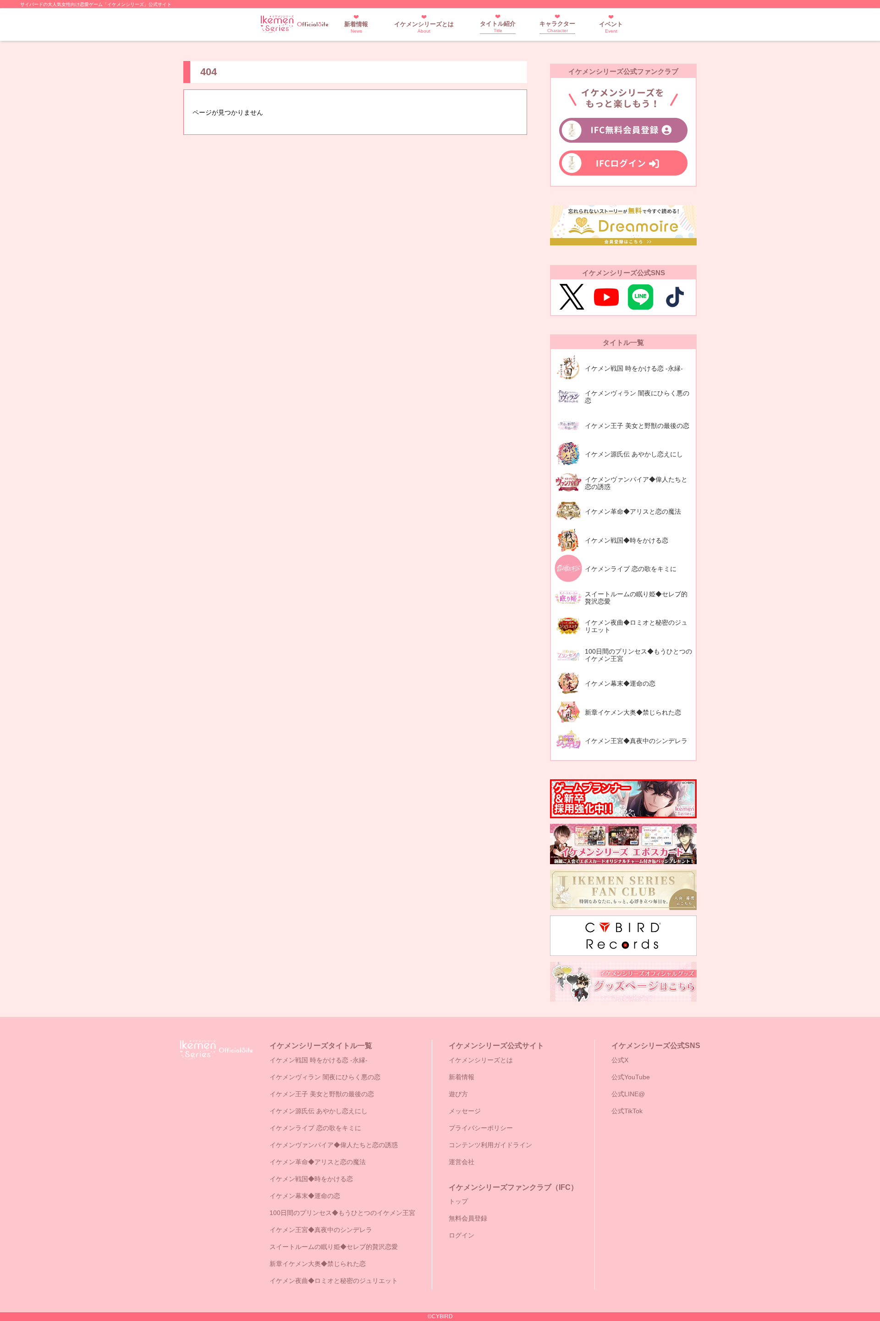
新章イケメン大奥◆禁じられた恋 (318, 1263)
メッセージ (465, 1111)
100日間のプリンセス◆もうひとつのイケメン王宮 (342, 1212)
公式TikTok (627, 1111)
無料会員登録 (468, 1218)
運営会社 (461, 1162)
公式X (619, 1060)
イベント (611, 27)
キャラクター (557, 26)
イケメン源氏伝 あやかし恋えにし (319, 1111)
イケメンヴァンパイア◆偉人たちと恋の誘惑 (334, 1145)
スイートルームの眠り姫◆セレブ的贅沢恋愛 (334, 1246)
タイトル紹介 (498, 26)
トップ (458, 1201)
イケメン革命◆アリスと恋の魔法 (318, 1162)
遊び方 (458, 1094)
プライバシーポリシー (481, 1128)
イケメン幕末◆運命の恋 (305, 1195)
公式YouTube (630, 1077)
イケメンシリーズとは (424, 27)
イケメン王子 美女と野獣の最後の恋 (322, 1094)
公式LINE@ (628, 1094)
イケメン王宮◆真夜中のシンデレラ (321, 1229)
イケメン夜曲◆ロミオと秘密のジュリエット (334, 1280)
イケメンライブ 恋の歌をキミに (315, 1128)
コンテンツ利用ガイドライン (490, 1145)
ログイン (461, 1235)
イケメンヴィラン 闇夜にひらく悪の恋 (325, 1077)
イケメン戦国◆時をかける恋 (311, 1178)
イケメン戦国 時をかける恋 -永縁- (319, 1060)
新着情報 (356, 27)
